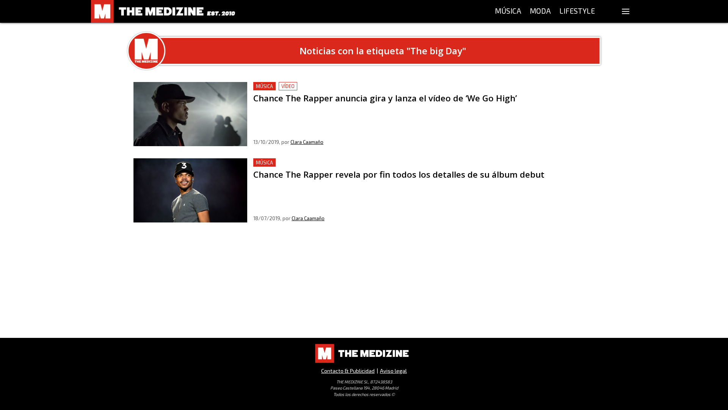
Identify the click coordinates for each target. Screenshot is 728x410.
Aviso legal (393, 370)
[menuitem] (508, 11)
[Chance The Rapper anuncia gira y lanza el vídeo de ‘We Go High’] (190, 114)
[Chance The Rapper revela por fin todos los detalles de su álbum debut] (190, 190)
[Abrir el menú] (625, 11)
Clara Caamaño (306, 142)
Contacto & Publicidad (348, 370)
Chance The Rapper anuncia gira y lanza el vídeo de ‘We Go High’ (341, 86)
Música (264, 86)
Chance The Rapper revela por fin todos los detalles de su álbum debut (351, 162)
